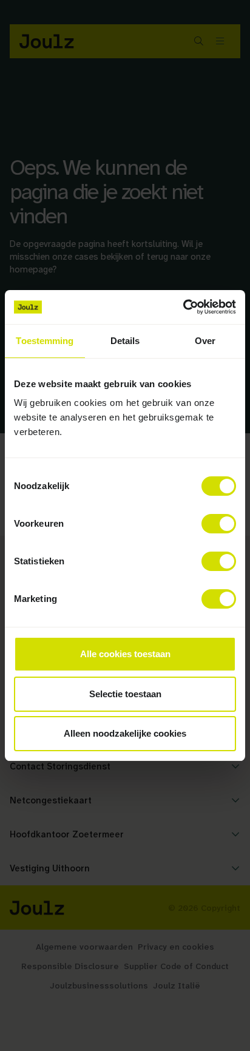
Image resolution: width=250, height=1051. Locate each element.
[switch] (218, 523)
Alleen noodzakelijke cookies (125, 733)
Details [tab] (125, 341)
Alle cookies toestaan (125, 654)
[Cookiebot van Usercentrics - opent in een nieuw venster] (183, 307)
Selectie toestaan (125, 694)
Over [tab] (205, 341)
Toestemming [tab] (44, 341)
